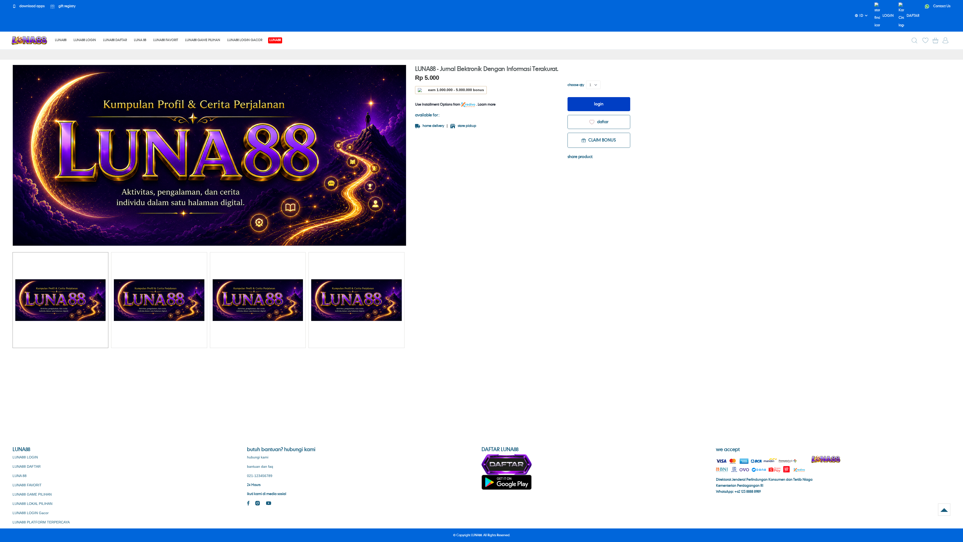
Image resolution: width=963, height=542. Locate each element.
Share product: (580, 157)
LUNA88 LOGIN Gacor (31, 513)
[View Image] (60, 300)
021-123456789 (259, 476)
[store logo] (29, 40)
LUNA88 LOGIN (25, 457)
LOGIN (888, 16)
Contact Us (941, 6)
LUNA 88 (20, 476)
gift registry (66, 6)
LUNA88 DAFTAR (27, 466)
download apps (32, 6)
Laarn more (487, 104)
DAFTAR (913, 16)
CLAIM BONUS (602, 140)
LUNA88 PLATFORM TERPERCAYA (41, 522)
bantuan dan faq (260, 466)
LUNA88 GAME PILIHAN (32, 494)
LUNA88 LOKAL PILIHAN (32, 504)
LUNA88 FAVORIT (27, 485)
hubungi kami (257, 457)
